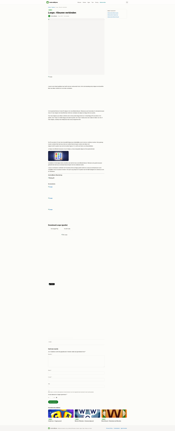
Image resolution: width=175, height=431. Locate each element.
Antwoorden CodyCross (113, 14)
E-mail (50, 377)
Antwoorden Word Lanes (113, 12)
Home (49, 7)
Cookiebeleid (117, 428)
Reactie (50, 354)
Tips (92, 2)
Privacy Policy (109, 428)
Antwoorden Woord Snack (113, 16)
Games (84, 2)
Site (49, 383)
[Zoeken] (127, 2)
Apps (89, 2)
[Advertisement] (76, 99)
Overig (96, 2)
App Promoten (124, 428)
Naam (49, 370)
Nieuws (79, 2)
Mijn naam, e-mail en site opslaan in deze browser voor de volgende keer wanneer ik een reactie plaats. (71, 392)
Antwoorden (103, 2)
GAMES (50, 9)
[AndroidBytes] (47, 2)
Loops (50, 341)
